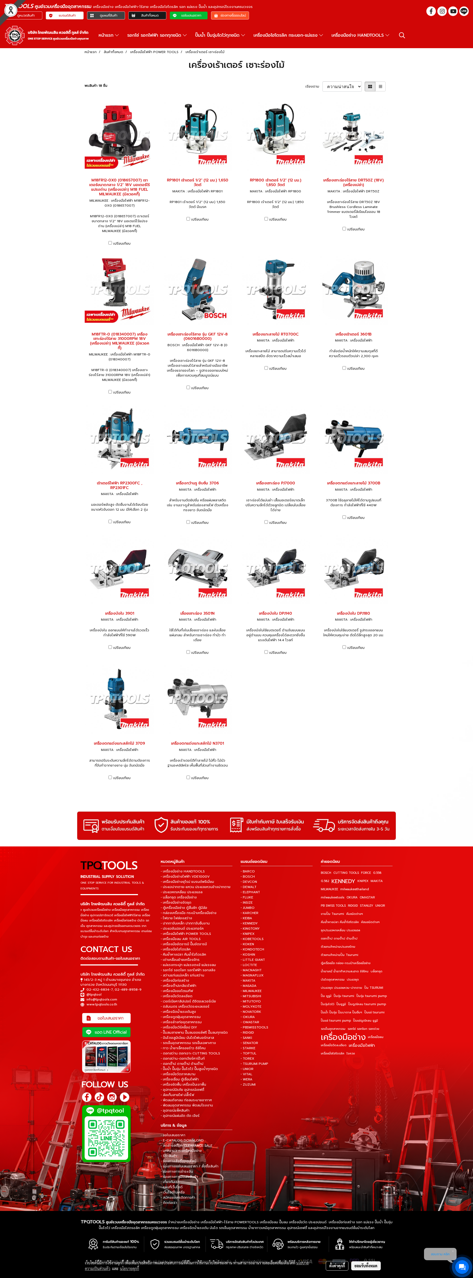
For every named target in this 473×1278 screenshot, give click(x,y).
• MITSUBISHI (251, 996)
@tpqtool (94, 994)
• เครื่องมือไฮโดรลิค (176, 949)
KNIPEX (362, 881)
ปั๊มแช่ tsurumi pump (336, 1020)
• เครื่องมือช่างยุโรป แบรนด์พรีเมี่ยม (187, 881)
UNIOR (380, 905)
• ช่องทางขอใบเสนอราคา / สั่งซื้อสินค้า (189, 1166)
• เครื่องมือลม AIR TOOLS (181, 938)
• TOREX (247, 1058)
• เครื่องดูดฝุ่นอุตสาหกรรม (181, 1016)
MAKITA (377, 881)
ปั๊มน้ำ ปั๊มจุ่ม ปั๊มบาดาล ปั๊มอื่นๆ (341, 1012)
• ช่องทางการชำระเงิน (177, 1171)
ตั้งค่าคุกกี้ (337, 1265)
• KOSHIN (248, 954)
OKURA (352, 897)
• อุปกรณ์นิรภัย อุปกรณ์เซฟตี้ (182, 1089)
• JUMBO (248, 907)
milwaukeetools (332, 897)
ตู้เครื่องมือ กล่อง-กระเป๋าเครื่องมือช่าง (345, 963)
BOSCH (326, 873)
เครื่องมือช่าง (343, 1037)
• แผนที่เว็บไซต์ (172, 1187)
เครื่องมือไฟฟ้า (362, 1045)
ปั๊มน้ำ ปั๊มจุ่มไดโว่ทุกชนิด (218, 35)
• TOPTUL (248, 1053)
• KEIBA (246, 918)
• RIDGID (247, 1032)
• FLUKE (247, 897)
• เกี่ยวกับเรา (170, 1181)
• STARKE (248, 1048)
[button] (402, 35)
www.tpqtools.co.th (101, 1004)
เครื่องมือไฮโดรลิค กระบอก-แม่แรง (286, 35)
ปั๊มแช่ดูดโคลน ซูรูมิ (365, 1020)
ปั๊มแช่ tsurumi (374, 1012)
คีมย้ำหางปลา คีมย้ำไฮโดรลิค (340, 922)
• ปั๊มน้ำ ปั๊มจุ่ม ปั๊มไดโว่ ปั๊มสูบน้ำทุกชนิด (189, 1068)
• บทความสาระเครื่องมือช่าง (181, 1150)
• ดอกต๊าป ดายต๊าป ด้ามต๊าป (182, 1063)
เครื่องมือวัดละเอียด (334, 1045)
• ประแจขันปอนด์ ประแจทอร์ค (182, 928)
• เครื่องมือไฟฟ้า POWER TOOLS (186, 933)
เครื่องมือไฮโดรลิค (332, 1053)
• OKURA (248, 1016)
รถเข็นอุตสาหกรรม (333, 1029)
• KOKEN (247, 944)
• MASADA (248, 985)
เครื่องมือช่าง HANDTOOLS (358, 35)
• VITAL (246, 1074)
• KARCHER (249, 912)
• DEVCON (249, 881)
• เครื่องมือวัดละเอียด (176, 996)
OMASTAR (367, 897)
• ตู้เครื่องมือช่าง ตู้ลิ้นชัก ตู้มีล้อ (184, 907)
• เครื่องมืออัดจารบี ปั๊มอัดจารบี (184, 944)
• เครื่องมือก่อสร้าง (175, 980)
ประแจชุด (353, 979)
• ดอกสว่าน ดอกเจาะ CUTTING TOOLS (190, 1053)
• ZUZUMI (248, 1084)
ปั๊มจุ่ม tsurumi (344, 996)
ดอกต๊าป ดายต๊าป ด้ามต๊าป (339, 938)
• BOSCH (248, 876)
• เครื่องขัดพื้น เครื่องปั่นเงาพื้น (183, 1084)
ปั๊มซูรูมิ (341, 1004)
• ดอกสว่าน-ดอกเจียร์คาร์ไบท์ (183, 1058)
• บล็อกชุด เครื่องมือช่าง (179, 897)
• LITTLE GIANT (253, 959)
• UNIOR (247, 1068)
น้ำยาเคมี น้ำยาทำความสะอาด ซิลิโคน (344, 971)
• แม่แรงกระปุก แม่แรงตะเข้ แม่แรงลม (188, 964)
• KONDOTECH (252, 949)
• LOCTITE (249, 964)
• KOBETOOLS (252, 938)
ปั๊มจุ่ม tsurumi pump (371, 996)
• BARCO (248, 871)
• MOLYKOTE (251, 1006)
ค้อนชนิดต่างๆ (370, 922)
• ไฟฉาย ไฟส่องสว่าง (176, 918)
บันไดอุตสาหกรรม (333, 979)
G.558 (377, 873)
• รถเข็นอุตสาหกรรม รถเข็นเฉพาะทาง (188, 1042)
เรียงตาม (313, 86)
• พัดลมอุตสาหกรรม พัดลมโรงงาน (187, 1105)
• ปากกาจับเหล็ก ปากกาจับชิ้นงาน (185, 923)
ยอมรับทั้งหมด (365, 1265)
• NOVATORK (251, 1011)
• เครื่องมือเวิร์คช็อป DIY (179, 1027)
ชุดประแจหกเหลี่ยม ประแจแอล (340, 930)
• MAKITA (248, 980)
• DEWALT (248, 886)
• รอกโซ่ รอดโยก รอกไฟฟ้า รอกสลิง (188, 970)
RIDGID (353, 905)
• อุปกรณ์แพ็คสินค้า (175, 1110)
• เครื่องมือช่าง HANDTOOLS (183, 871)
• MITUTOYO (251, 1001)
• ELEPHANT (250, 892)
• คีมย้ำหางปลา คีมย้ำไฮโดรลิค (183, 954)
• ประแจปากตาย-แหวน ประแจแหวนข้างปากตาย (195, 886)
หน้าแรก (107, 35)
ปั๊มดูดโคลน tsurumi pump (367, 1004)
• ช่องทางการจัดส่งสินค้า (179, 1176)
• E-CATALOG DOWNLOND (182, 1140)
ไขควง (351, 1053)
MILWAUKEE (329, 889)
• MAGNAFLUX (252, 975)
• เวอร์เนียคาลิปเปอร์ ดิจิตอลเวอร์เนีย (188, 1001)
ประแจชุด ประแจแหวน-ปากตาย (341, 987)
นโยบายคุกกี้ (129, 1268)
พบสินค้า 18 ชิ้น (96, 85)
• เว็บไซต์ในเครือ (173, 1192)
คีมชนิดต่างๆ (354, 914)
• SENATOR (249, 1042)
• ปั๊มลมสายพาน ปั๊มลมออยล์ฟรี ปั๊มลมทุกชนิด (194, 1032)
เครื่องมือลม (375, 1037)
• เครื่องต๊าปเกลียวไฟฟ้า (178, 985)
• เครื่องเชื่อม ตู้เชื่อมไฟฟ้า (180, 1079)
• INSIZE (247, 902)
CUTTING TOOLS (346, 873)
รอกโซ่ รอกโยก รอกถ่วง (363, 1029)
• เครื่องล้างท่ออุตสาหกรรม (181, 1022)
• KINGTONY (250, 928)
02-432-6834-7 (99, 989)
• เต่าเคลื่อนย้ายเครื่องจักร (180, 959)
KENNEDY (343, 881)
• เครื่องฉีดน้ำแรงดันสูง (178, 1011)
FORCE (366, 873)
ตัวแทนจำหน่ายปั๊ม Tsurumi (339, 955)
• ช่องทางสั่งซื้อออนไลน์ (178, 1161)
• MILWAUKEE (251, 990)
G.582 (325, 881)
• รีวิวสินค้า (169, 1155)
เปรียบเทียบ (122, 243)
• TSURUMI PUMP (254, 1063)
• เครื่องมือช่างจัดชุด (176, 902)
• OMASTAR (250, 1022)
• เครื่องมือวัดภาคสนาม (178, 1074)
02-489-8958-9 (128, 989)
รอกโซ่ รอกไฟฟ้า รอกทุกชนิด (155, 35)
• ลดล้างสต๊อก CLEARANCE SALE (186, 1145)
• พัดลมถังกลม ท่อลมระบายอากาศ (186, 1100)
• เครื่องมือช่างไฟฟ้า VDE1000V (185, 876)
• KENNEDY (249, 923)
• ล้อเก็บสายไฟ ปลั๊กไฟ (177, 1094)
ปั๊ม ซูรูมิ (326, 996)
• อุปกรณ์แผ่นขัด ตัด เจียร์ (180, 1115)
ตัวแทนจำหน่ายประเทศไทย (338, 946)
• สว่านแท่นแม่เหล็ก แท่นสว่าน (182, 975)
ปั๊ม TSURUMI (373, 987)
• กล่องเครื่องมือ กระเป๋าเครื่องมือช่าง (189, 912)
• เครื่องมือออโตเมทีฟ (177, 990)
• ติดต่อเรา (169, 1202)
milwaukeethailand (354, 889)
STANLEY (366, 905)
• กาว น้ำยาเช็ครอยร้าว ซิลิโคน (183, 1048)
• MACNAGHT (251, 970)
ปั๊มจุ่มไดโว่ (327, 1004)
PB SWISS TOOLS (333, 905)
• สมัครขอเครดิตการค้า (178, 1197)
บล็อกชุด (376, 971)
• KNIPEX (248, 933)
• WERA (246, 1079)
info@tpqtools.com (101, 999)
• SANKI (246, 1037)
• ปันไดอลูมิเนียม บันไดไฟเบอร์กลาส (187, 1037)
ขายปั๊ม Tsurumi (332, 914)
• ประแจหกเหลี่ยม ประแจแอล (182, 892)
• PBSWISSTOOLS (254, 1027)
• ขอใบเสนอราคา (173, 1135)
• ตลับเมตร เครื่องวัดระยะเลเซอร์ (185, 1006)
